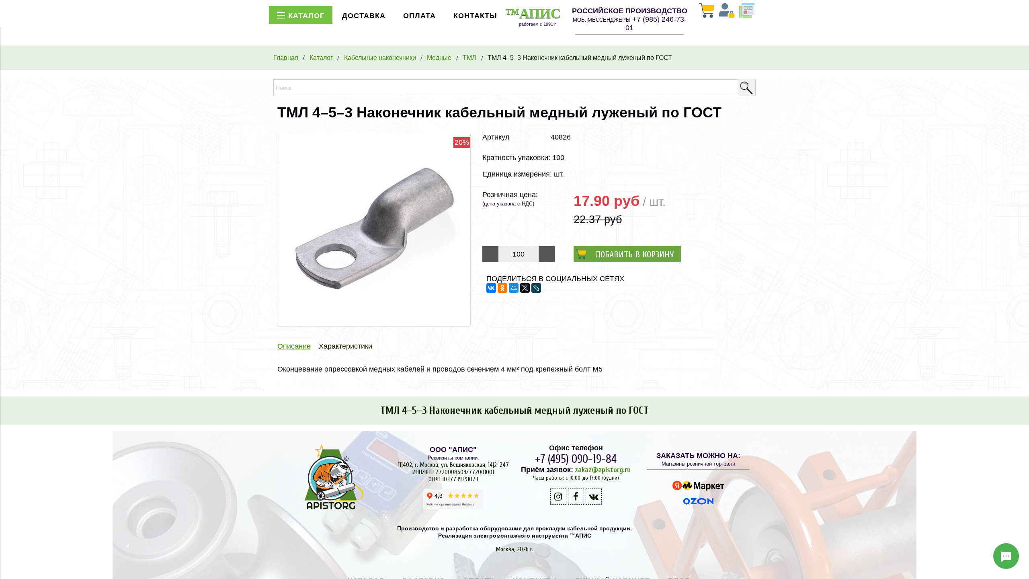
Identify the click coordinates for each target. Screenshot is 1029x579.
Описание (294, 346)
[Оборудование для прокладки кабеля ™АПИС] (330, 509)
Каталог (321, 57)
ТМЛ (469, 57)
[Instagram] (558, 497)
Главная (285, 57)
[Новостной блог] (746, 11)
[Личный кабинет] (726, 11)
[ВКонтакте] (491, 288)
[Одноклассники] (502, 288)
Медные (439, 57)
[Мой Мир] (514, 288)
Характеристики (345, 346)
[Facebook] (576, 497)
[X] (525, 288)
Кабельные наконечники (380, 57)
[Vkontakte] (594, 497)
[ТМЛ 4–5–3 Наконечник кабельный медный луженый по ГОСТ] (373, 324)
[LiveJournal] (536, 288)
